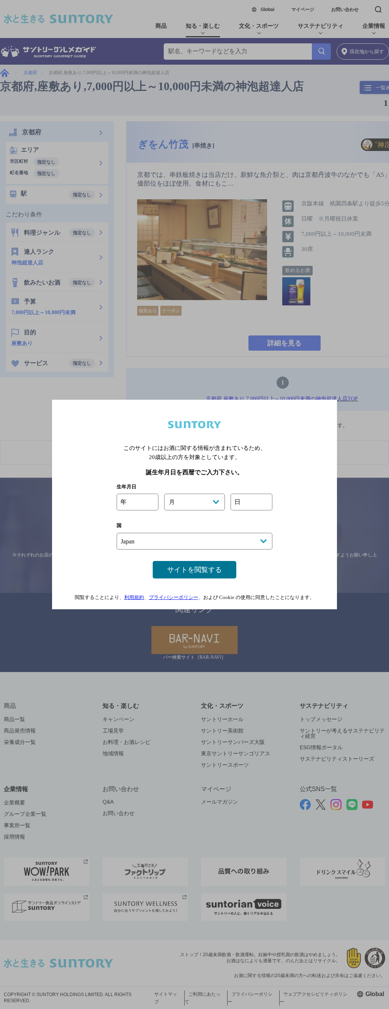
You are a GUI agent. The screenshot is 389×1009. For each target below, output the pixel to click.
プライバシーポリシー (173, 597)
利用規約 (134, 597)
